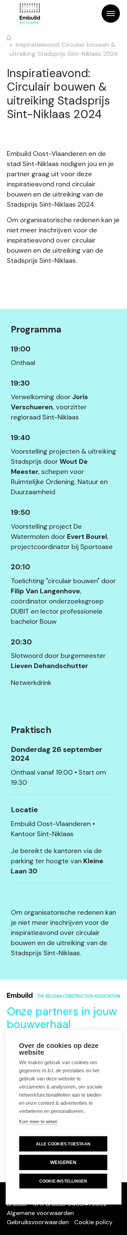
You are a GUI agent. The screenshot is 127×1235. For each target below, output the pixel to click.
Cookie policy (93, 1222)
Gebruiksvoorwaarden (38, 1222)
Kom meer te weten (38, 1121)
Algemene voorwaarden (40, 1213)
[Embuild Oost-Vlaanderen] (30, 13)
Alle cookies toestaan (63, 1144)
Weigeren (63, 1162)
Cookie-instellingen (63, 1181)
